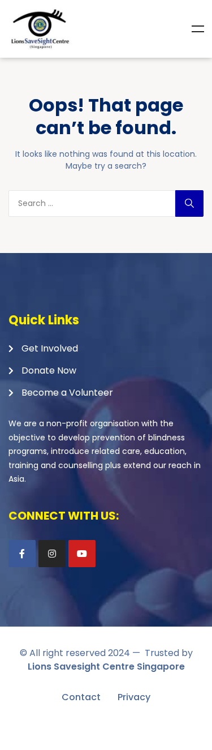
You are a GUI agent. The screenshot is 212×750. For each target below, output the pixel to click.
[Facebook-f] (22, 553)
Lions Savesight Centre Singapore (106, 666)
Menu (198, 29)
